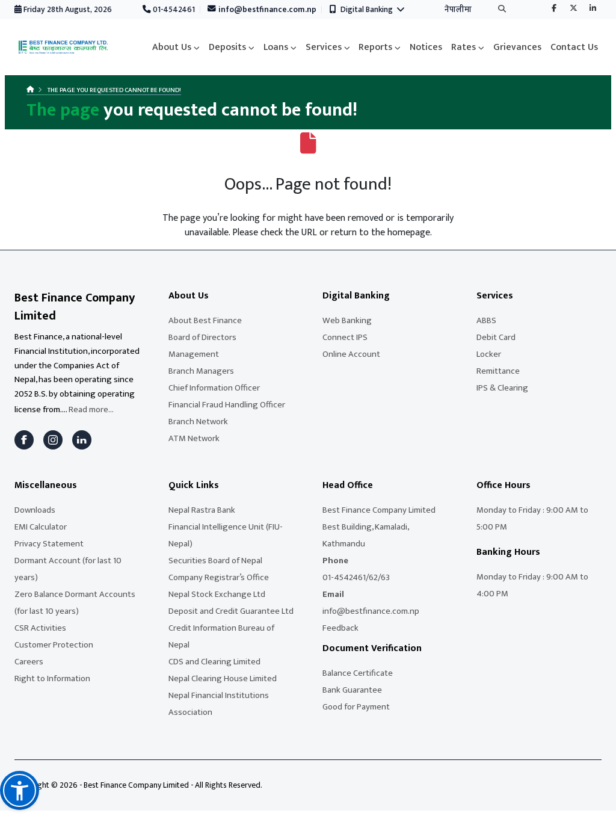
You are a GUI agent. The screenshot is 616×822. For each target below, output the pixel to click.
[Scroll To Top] (595, 808)
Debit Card (496, 337)
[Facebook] (554, 9)
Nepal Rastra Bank (201, 510)
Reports (375, 47)
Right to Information (52, 678)
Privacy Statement (49, 543)
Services (324, 47)
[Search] (502, 10)
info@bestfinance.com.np (266, 9)
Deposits (227, 47)
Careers (28, 661)
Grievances (517, 47)
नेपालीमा (458, 9)
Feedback (340, 627)
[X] (573, 9)
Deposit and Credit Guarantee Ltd (231, 611)
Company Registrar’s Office (218, 577)
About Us (171, 47)
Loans (275, 47)
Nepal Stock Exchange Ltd (216, 594)
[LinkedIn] (81, 440)
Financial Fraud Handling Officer (226, 404)
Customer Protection (53, 644)
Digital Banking (368, 9)
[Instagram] (53, 440)
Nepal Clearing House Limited (222, 678)
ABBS (486, 320)
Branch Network (198, 421)
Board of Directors (202, 337)
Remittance (498, 371)
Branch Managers (201, 371)
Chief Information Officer (214, 387)
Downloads (34, 510)
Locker (488, 354)
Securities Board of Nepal (215, 560)
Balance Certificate (357, 673)
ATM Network (194, 438)
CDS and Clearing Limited (214, 661)
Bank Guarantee (352, 689)
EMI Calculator (40, 526)
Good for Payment (356, 706)
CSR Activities (40, 627)
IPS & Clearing (502, 387)
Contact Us (574, 47)
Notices (426, 47)
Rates (463, 47)
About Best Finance (205, 320)
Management (193, 354)
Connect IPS (345, 337)
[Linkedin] (592, 9)
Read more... (91, 409)
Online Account (351, 354)
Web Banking (347, 320)
